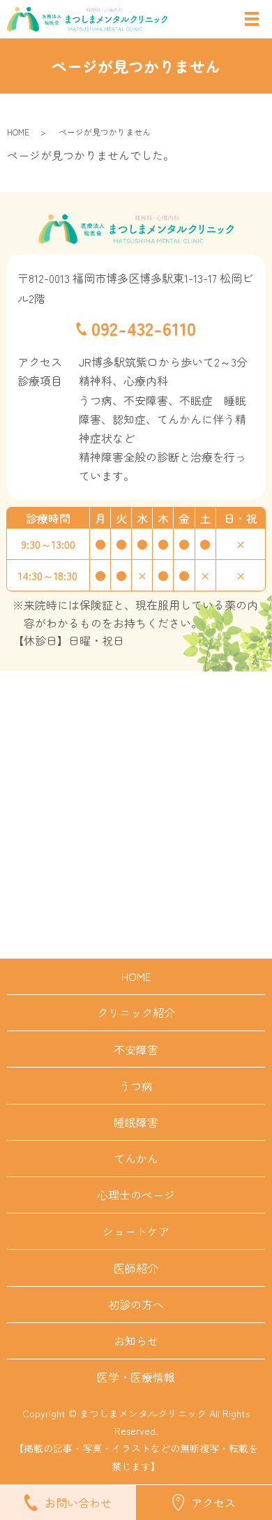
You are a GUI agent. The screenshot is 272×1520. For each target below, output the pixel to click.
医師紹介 (136, 1268)
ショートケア (136, 1231)
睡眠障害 (136, 1122)
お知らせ (136, 1340)
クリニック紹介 (136, 1012)
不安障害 (136, 1049)
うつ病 (136, 1085)
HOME (18, 132)
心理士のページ (136, 1194)
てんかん (136, 1158)
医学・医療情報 (136, 1376)
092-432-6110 (143, 328)
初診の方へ (136, 1304)
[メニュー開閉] (252, 19)
